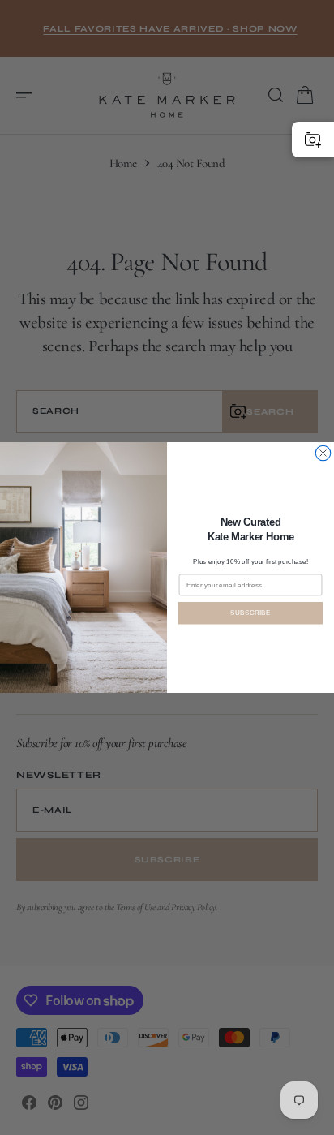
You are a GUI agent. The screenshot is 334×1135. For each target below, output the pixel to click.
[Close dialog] (322, 452)
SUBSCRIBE (250, 613)
